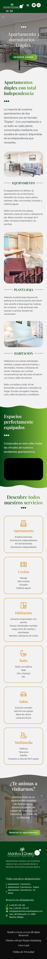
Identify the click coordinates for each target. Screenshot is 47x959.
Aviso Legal (23, 945)
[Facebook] (34, 5)
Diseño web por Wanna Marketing (23, 940)
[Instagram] (39, 5)
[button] (28, 5)
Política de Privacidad (23, 951)
